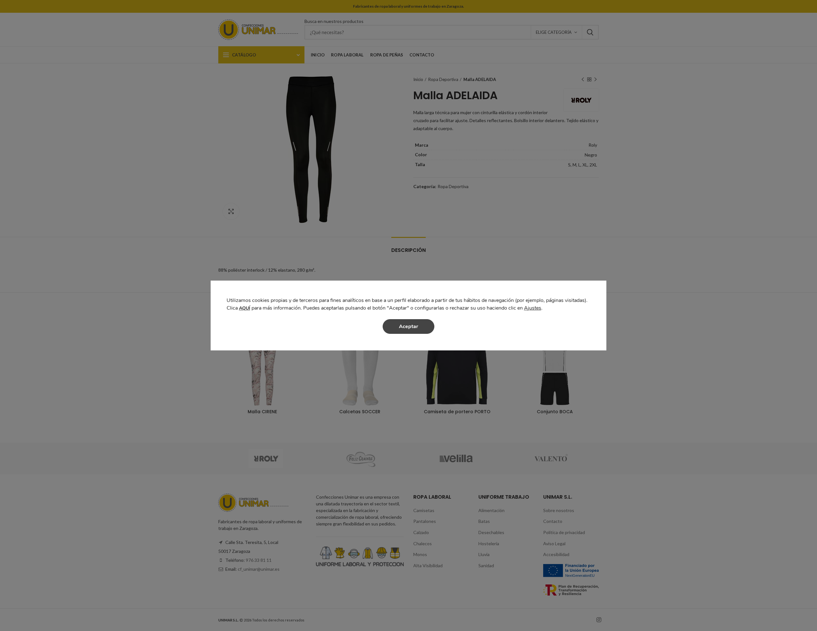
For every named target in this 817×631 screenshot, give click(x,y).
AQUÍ (244, 308)
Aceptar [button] (408, 326)
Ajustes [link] (532, 308)
